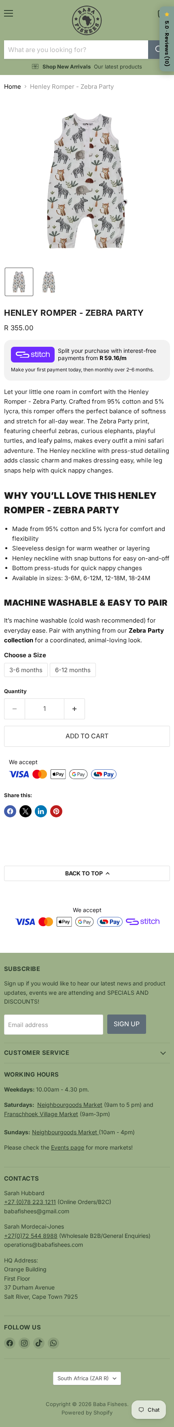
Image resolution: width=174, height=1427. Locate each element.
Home (12, 86)
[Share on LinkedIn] (41, 811)
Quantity (15, 691)
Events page (67, 1147)
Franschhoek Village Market (41, 1113)
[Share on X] (25, 811)
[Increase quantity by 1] (74, 708)
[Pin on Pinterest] (56, 811)
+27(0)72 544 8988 (30, 1235)
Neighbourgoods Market (69, 1104)
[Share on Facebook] (10, 811)
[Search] (159, 49)
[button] (19, 282)
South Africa (83, 1378)
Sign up (127, 1024)
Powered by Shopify (87, 1412)
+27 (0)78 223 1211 (30, 1201)
